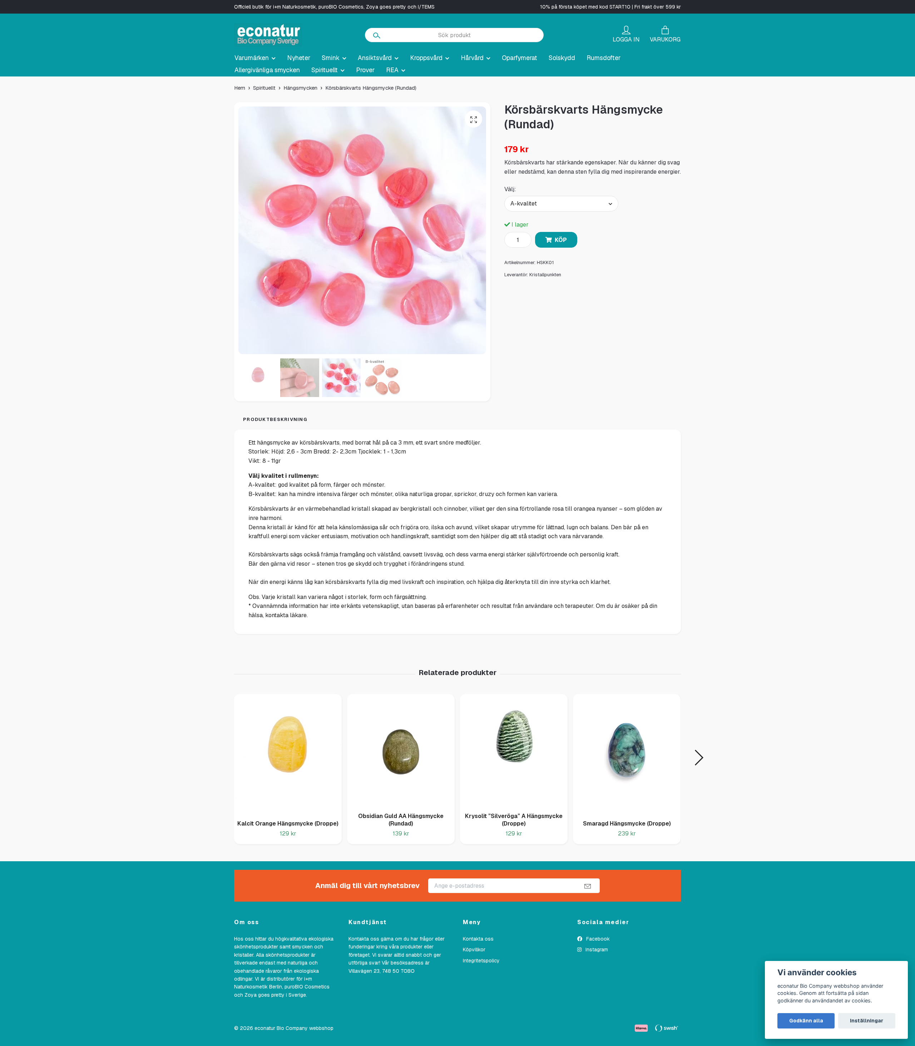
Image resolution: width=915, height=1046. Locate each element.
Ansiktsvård (375, 58)
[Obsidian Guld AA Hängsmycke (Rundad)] (401, 750)
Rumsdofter (603, 58)
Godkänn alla (806, 1020)
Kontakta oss (478, 939)
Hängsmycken (300, 88)
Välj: (510, 189)
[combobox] (561, 204)
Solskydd (562, 58)
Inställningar (866, 1020)
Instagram (596, 949)
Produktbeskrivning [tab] (275, 419)
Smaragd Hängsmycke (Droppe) (627, 823)
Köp (561, 240)
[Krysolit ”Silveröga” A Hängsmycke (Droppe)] (514, 750)
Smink (331, 58)
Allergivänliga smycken (267, 70)
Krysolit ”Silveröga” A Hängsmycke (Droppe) (514, 819)
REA (392, 70)
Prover (365, 70)
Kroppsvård (426, 58)
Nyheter (298, 58)
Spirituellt (324, 70)
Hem (239, 88)
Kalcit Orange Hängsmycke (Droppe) (287, 823)
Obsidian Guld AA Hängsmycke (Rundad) (401, 819)
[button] (698, 757)
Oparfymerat (519, 58)
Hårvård (472, 58)
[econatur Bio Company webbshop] (268, 35)
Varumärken (251, 58)
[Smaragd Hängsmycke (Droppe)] (627, 754)
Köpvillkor (474, 949)
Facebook (597, 939)
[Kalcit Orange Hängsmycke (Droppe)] (288, 754)
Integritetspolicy (481, 960)
